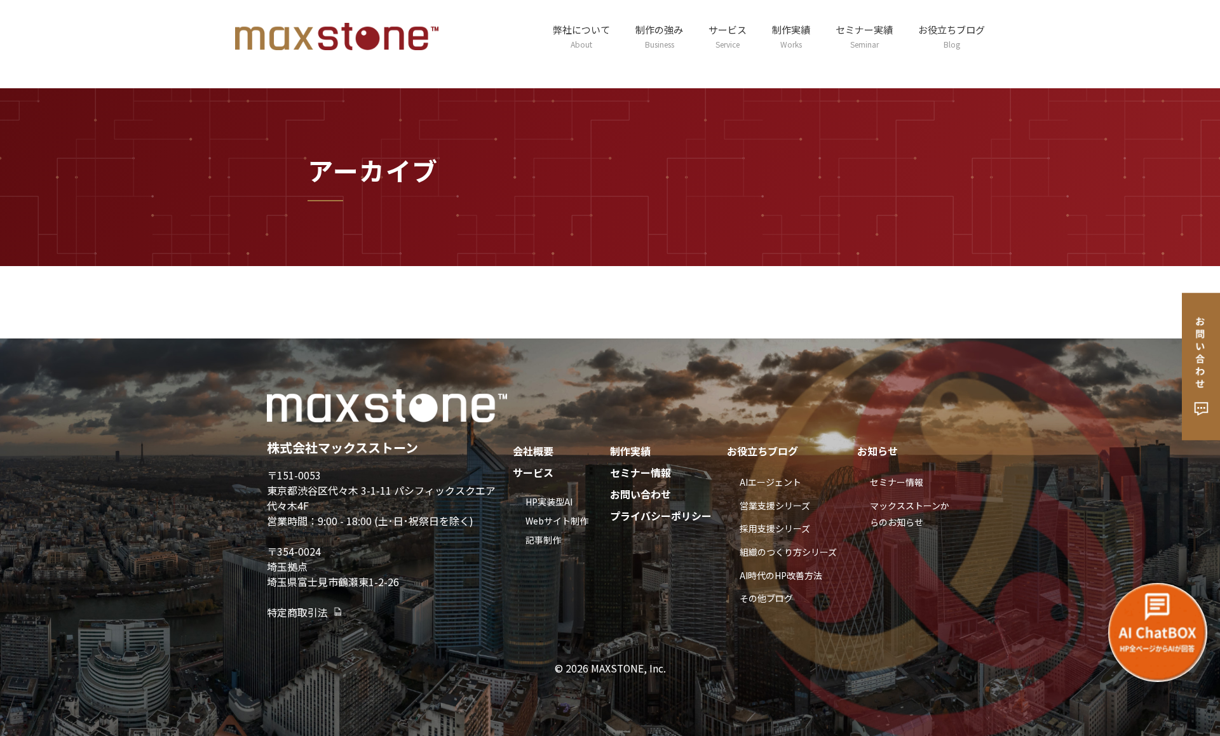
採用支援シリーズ (775, 528)
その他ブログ (766, 598)
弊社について (581, 36)
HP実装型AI (549, 501)
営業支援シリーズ (775, 505)
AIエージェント (770, 482)
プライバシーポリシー (661, 515)
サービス (727, 36)
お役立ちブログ (951, 36)
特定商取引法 (297, 612)
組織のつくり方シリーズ (788, 551)
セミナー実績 (864, 36)
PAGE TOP (1182, 702)
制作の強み (659, 36)
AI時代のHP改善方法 (781, 575)
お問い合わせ (640, 494)
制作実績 (791, 36)
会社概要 (533, 450)
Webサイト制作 (556, 520)
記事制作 (543, 539)
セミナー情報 (640, 472)
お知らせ (877, 450)
